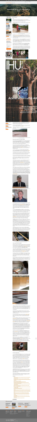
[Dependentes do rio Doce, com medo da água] (16, 17)
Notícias (14, 0)
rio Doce (24, 19)
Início (6, 0)
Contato (25, 0)
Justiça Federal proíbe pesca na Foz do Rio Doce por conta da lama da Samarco (22, 390)
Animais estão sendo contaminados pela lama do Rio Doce (20, 381)
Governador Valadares (17, 35)
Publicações (17, 0)
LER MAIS (7, 36)
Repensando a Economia (12, 413)
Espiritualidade (22, 0)
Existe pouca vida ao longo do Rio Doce (18, 388)
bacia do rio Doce (14, 318)
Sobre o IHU (9, 0)
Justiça (29, 150)
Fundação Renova (22, 162)
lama (24, 67)
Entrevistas (15, 412)
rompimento (23, 358)
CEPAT (6, 413)
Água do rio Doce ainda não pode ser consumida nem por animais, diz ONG (21, 385)
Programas (12, 0)
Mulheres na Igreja (27, 416)
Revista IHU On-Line (19, 412)
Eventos (19, 0)
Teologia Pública (11, 412)
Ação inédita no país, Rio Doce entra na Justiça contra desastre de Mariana (21, 378)
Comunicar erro (14, 399)
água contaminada (22, 204)
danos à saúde (16, 331)
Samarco (18, 100)
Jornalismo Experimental (16, 413)
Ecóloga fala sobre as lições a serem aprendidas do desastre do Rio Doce (21, 392)
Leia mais (7, 123)
